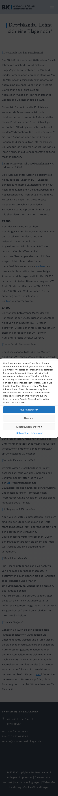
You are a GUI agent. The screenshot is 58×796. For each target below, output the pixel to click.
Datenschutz (23, 433)
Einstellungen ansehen (29, 426)
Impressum (37, 433)
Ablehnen (29, 418)
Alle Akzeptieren (29, 409)
